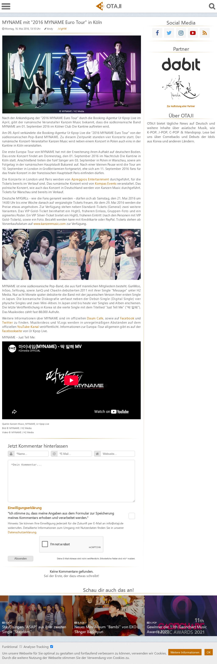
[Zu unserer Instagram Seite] (181, 33)
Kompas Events (106, 183)
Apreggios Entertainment (90, 179)
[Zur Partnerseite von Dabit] (181, 64)
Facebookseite (12, 331)
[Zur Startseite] (108, 6)
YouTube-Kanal (28, 326)
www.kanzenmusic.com (49, 223)
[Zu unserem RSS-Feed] (205, 33)
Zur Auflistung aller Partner (181, 106)
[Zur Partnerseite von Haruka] (181, 87)
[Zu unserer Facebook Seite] (157, 33)
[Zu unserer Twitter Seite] (169, 33)
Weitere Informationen (184, 652)
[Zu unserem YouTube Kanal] (193, 33)
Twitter (7, 322)
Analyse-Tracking (36, 646)
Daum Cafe (95, 318)
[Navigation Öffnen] (6, 6)
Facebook (127, 318)
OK (209, 652)
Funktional (10, 646)
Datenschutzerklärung (22, 532)
